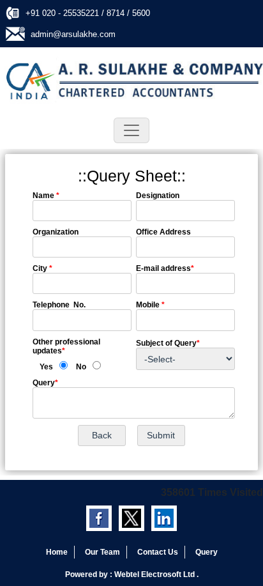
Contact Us (157, 552)
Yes (46, 366)
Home (57, 552)
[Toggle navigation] (131, 130)
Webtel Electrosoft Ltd (155, 574)
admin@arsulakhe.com (73, 34)
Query (206, 552)
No (81, 366)
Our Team (102, 552)
